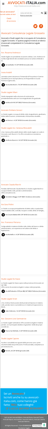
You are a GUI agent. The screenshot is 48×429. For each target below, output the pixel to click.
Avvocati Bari (18, 419)
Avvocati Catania (39, 419)
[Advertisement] (23, 163)
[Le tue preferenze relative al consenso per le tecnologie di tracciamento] (44, 425)
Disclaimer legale (24, 428)
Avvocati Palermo (23, 421)
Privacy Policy (37, 425)
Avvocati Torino (38, 417)
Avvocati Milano (17, 417)
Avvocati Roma (28, 417)
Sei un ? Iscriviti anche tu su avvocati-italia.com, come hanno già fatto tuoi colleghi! (23, 401)
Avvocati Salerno (28, 419)
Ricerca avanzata (26, 15)
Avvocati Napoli (8, 419)
